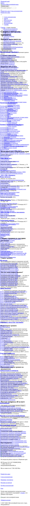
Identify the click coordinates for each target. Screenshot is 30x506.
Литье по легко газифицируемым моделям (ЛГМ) (14, 307)
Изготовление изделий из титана (9, 444)
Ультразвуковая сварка (6, 252)
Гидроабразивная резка (6, 181)
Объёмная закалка (5, 113)
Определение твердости (7, 387)
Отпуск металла (4, 116)
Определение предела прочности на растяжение (13, 383)
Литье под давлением (6, 304)
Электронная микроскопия (7, 399)
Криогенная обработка (6, 109)
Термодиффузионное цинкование (9, 161)
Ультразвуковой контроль (7, 396)
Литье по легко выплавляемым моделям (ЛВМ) (13, 305)
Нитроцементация (5, 155)
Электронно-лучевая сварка (8, 257)
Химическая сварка (5, 254)
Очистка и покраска (9, 42)
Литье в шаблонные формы (8, 302)
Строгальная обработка (6, 87)
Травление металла (5, 163)
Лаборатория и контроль (10, 44)
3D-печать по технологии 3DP (8, 263)
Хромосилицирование (6, 167)
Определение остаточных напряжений (11, 381)
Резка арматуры (4, 190)
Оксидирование (4, 156)
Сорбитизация (4, 119)
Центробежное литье (6, 316)
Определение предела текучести (9, 386)
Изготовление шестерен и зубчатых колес (12, 454)
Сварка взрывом (4, 245)
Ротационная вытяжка (6, 348)
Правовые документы (7, 480)
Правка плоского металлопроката (9, 335)
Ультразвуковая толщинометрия (9, 395)
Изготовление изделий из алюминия (10, 437)
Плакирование (4, 158)
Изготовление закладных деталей (9, 436)
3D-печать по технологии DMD (9, 268)
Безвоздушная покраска (6, 356)
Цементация (3, 169)
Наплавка (3, 236)
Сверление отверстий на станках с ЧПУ (11, 82)
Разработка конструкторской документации (12, 409)
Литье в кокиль (4, 294)
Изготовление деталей (9, 48)
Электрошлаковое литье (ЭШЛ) (9, 319)
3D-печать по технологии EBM (9, 274)
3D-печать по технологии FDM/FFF (10, 276)
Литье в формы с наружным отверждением (12, 299)
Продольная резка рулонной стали (10, 187)
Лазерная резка (4, 183)
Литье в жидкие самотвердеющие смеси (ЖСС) (13, 291)
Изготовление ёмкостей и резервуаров (11, 434)
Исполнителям (8, 23)
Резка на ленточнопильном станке (10, 192)
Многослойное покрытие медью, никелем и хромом (15, 153)
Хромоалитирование (6, 166)
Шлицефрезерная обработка (8, 98)
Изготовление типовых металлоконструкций (13, 453)
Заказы (6, 18)
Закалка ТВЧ (3, 107)
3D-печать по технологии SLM (9, 283)
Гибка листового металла (7, 211)
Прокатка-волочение (6, 341)
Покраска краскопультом (7, 365)
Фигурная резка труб (6, 197)
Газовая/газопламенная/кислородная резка (12, 180)
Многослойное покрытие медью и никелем (12, 152)
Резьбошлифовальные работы (8, 81)
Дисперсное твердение (6, 106)
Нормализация (4, 112)
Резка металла (7, 33)
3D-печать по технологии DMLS (9, 270)
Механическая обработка (10, 29)
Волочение (3, 325)
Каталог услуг (4, 6)
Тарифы (6, 24)
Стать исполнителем (10, 17)
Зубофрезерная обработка (7, 64)
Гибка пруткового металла (7, 215)
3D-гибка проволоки (6, 209)
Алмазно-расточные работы (8, 55)
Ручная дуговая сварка (6, 242)
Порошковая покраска (6, 367)
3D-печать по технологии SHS (8, 280)
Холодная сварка (5, 255)
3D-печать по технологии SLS (8, 285)
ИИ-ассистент (8, 20)
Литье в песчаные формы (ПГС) (9, 298)
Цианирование (4, 170)
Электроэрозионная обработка (8, 99)
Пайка (2, 237)
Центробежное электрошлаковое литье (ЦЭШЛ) (13, 317)
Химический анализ (6, 398)
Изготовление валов (6, 428)
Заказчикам (7, 21)
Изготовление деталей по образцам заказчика (13, 431)
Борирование (4, 132)
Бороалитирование (5, 134)
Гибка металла (7, 35)
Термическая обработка (10, 30)
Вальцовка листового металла (8, 203)
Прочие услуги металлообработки (13, 47)
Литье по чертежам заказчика (8, 308)
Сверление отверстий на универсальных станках (14, 84)
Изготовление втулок (6, 430)
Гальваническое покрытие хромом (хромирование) (14, 144)
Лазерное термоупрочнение (8, 110)
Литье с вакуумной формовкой (9, 311)
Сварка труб (3, 249)
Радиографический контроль (8, 392)
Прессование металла (6, 336)
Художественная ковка (6, 350)
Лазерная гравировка (6, 419)
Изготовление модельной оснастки (10, 448)
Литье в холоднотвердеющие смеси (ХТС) (12, 301)
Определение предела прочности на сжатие (12, 384)
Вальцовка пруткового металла (9, 206)
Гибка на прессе (4, 212)
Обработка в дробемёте (6, 361)
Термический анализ (6, 393)
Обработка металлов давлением (12, 41)
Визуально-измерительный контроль (10, 374)
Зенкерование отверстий (7, 61)
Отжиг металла (4, 115)
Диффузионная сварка (6, 228)
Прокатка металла (5, 339)
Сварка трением (4, 248)
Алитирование (4, 129)
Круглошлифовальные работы (8, 69)
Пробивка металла (5, 338)
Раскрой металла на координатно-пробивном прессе (15, 347)
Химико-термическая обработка (12, 32)
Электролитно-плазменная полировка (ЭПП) (13, 172)
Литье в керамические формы (8, 293)
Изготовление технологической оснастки (12, 451)
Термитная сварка (5, 251)
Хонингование (4, 96)
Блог (2, 488)
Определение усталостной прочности (10, 390)
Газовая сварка (4, 225)
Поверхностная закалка (6, 118)
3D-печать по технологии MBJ (9, 279)
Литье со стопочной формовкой (9, 314)
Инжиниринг (7, 45)
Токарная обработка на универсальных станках (13, 90)
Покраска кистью (5, 364)
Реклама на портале (6, 482)
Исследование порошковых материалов (11, 375)
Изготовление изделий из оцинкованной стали (13, 442)
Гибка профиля (4, 214)
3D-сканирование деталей (7, 406)
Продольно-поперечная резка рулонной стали (13, 189)
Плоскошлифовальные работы (8, 76)
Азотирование (4, 127)
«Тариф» (22, 493)
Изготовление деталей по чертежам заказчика (13, 433)
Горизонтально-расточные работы (9, 56)
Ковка (1, 328)
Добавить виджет (6, 500)
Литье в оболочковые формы (8, 296)
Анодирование (4, 131)
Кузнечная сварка (5, 233)
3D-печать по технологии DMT (9, 271)
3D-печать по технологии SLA (9, 282)
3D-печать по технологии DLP (9, 267)
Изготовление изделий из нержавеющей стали (13, 440)
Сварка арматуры (5, 243)
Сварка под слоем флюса (7, 246)
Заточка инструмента (6, 59)
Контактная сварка (5, 231)
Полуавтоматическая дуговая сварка (10, 239)
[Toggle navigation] (1, 14)
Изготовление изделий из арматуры (10, 439)
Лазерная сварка (4, 234)
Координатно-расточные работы (9, 67)
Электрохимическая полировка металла (11, 173)
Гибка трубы (3, 217)
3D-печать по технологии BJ (8, 265)
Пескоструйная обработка (7, 362)
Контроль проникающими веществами (11, 377)
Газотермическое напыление (8, 137)
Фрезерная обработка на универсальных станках (14, 95)
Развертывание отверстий (7, 79)
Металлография (4, 380)
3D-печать (6, 38)
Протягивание (4, 78)
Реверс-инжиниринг (6, 412)
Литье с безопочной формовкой (9, 310)
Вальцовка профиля (5, 205)
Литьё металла (7, 39)
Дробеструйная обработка (7, 358)
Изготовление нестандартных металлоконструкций (14, 447)
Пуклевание (3, 344)
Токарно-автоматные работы (8, 91)
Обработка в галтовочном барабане (10, 359)
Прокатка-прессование (6, 342)
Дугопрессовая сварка (6, 230)
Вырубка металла (5, 327)
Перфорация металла (6, 333)
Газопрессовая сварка (6, 226)
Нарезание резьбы (5, 75)
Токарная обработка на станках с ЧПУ (11, 88)
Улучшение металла (5, 121)
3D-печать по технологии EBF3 (9, 273)
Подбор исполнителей (7, 485)
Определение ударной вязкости (9, 389)
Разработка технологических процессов (11, 411)
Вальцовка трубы (5, 208)
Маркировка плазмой (6, 420)
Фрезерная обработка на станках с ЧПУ (11, 93)
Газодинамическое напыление (8, 135)
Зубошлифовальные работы (8, 66)
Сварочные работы (8, 36)
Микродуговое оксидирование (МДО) (11, 150)
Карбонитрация (4, 149)
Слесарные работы (5, 85)
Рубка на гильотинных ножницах (9, 195)
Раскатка (2, 345)
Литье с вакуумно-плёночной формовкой (12, 313)
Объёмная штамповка (6, 331)
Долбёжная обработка (6, 58)
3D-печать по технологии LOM (9, 277)
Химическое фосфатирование (8, 164)
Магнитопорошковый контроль (9, 378)
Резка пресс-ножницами (7, 194)
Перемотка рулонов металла (8, 422)
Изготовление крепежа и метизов (9, 445)
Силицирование (4, 159)
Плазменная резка (5, 184)
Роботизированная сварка (7, 240)
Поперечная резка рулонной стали (10, 186)
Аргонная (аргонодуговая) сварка (9, 223)
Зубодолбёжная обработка (7, 63)
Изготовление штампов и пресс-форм (10, 456)
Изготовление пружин (6, 450)
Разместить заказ (5, 474)
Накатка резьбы (4, 73)
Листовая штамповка (6, 330)
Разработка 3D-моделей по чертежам (10, 408)
